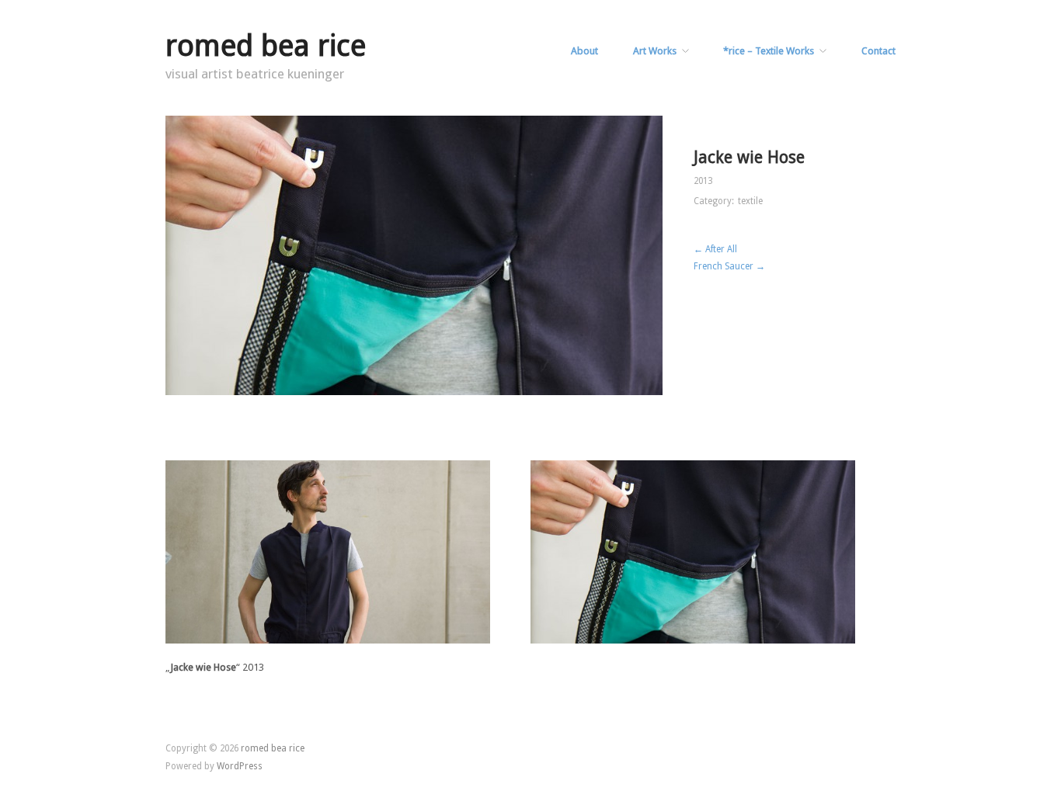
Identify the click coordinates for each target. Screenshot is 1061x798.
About (584, 52)
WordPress (240, 766)
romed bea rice (265, 45)
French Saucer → (729, 266)
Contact (878, 52)
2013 (703, 180)
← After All (715, 249)
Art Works (655, 52)
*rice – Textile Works (768, 52)
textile (750, 201)
